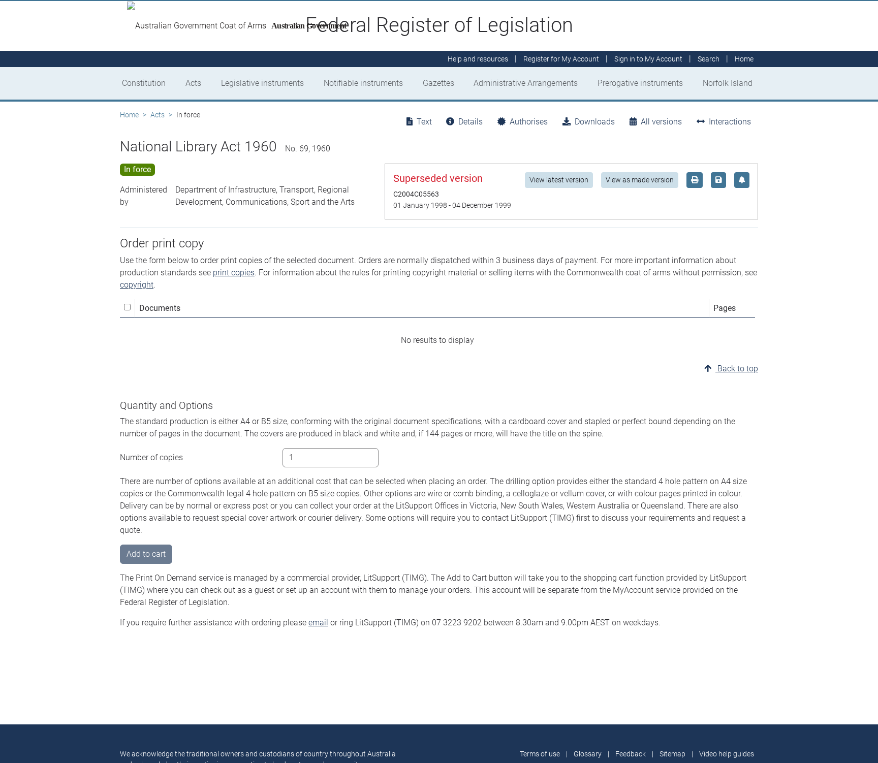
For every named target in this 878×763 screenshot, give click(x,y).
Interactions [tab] (730, 121)
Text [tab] (424, 121)
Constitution (144, 83)
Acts (193, 83)
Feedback (630, 754)
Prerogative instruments (640, 83)
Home (129, 115)
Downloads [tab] (595, 121)
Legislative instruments (262, 83)
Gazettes (438, 83)
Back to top (736, 368)
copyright (136, 285)
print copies (234, 272)
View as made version (640, 180)
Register (561, 59)
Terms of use (540, 754)
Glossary (588, 754)
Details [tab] (470, 121)
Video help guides (726, 754)
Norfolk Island (727, 83)
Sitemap (672, 754)
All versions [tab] (661, 121)
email (318, 622)
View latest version (558, 180)
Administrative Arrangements (526, 83)
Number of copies (151, 457)
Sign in (648, 59)
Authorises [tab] (529, 121)
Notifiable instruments (363, 83)
